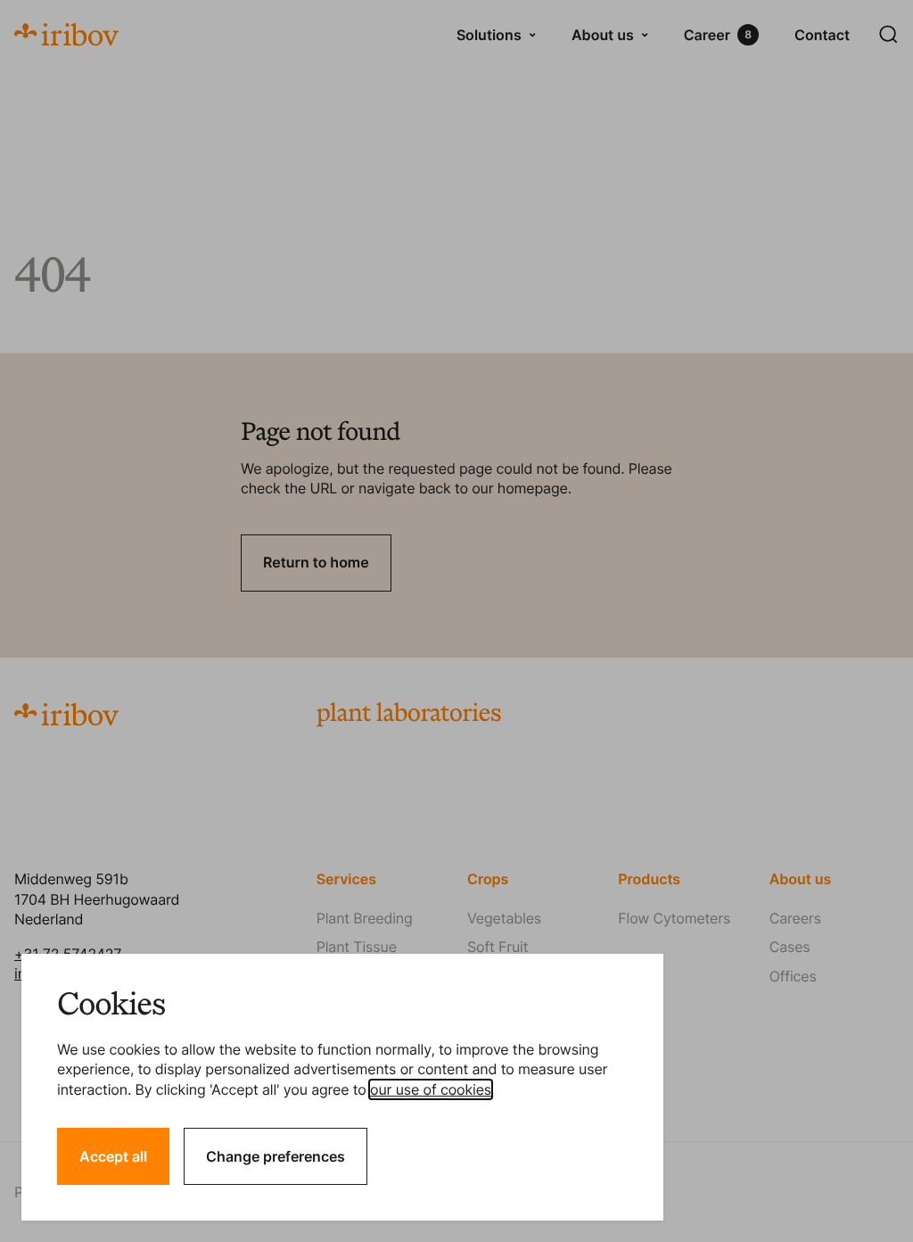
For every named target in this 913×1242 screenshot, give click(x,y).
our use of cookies (430, 1089)
